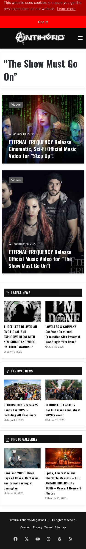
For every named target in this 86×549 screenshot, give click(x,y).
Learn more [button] (66, 9)
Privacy (37, 527)
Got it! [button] (43, 22)
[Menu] (80, 40)
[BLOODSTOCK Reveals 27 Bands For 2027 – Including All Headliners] (22, 390)
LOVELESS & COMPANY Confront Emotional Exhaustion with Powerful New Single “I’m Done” (62, 334)
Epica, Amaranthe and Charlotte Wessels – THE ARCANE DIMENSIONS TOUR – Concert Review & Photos (63, 482)
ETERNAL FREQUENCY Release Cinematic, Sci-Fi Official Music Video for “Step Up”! (43, 149)
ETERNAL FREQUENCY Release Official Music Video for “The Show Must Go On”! (40, 259)
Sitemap (60, 527)
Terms (48, 527)
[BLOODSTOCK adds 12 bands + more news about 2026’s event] (63, 390)
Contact (25, 527)
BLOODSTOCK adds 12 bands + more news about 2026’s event (62, 409)
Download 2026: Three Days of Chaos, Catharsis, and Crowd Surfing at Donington (21, 480)
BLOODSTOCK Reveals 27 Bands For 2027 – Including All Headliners (21, 409)
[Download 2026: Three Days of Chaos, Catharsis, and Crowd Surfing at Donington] (22, 458)
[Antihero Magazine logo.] (40, 38)
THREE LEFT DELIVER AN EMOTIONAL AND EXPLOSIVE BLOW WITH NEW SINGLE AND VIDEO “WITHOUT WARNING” (20, 336)
